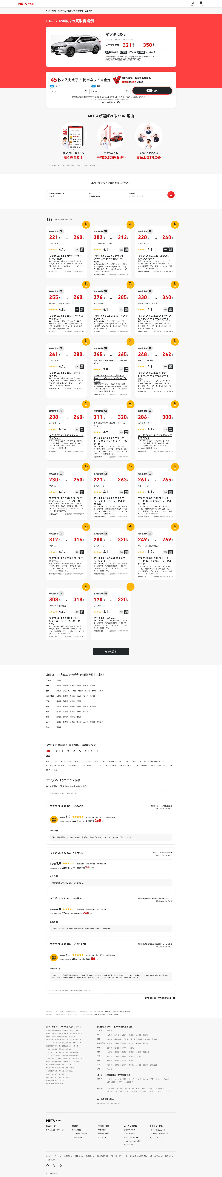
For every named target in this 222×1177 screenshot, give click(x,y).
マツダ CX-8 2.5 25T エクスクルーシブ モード (154, 257)
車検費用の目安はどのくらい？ (56, 1080)
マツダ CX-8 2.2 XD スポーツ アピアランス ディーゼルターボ (154, 317)
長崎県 (72, 722)
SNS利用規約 (101, 1156)
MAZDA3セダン (156, 761)
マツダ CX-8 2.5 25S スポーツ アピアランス (111, 317)
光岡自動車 (111, 1082)
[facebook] (47, 1165)
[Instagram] (60, 1165)
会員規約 (157, 1156)
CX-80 (134, 761)
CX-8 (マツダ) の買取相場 (96, 1011)
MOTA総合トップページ (55, 1130)
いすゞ (120, 1082)
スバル (145, 1079)
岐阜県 (72, 701)
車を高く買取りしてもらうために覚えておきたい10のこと (64, 1033)
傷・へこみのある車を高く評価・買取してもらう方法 (63, 1061)
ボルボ (134, 1091)
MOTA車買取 (59, 1011)
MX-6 (171, 765)
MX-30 (129, 765)
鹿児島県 (100, 722)
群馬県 (87, 691)
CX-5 (103, 761)
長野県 (65, 696)
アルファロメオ (153, 1091)
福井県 (92, 696)
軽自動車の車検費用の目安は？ (56, 1083)
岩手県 (65, 685)
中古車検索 (102, 1130)
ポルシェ (159, 1088)
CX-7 (119, 761)
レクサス (117, 1079)
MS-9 (122, 765)
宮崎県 (92, 722)
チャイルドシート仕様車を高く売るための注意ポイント (63, 1052)
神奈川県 (66, 691)
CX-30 (96, 761)
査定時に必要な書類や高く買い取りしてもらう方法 (62, 1030)
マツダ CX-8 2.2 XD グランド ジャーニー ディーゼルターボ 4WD (109, 258)
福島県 (92, 685)
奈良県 (85, 706)
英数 (48, 751)
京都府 (72, 706)
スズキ (158, 1079)
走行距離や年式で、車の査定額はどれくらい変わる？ (63, 1046)
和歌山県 (93, 706)
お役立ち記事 (129, 1144)
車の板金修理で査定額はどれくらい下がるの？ (60, 1065)
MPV (99, 765)
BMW (143, 1088)
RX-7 (48, 770)
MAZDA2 (143, 761)
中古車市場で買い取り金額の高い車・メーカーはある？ (63, 1040)
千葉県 (73, 691)
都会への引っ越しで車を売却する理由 (58, 1077)
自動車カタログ (60, 1014)
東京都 (58, 691)
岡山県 (58, 711)
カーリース (102, 1137)
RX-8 (55, 770)
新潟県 (72, 696)
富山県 (79, 696)
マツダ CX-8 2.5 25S (104, 617)
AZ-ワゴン (79, 761)
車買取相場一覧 (69, 1011)
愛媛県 (58, 717)
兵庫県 (65, 706)
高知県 (72, 717)
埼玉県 (80, 691)
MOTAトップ (50, 1011)
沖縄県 (58, 727)
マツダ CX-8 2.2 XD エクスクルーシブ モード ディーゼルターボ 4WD (110, 501)
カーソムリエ (155, 1137)
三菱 (152, 1079)
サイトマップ (50, 1160)
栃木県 (94, 691)
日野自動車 (129, 1082)
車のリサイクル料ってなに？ (55, 1074)
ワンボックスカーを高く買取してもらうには (60, 1068)
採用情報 (67, 1156)
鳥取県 (72, 711)
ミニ (128, 1091)
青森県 (58, 685)
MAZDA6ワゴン (88, 765)
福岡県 (58, 722)
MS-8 (114, 765)
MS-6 (107, 765)
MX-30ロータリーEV (158, 765)
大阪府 (58, 706)
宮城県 (79, 685)
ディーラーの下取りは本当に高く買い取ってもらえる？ (63, 1043)
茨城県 (100, 691)
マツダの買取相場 (82, 1011)
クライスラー (112, 1091)
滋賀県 (79, 706)
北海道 (58, 680)
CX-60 (111, 761)
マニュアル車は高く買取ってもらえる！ (58, 1049)
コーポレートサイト (52, 1156)
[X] (54, 1165)
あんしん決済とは (108, 102)
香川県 (65, 717)
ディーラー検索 (103, 1133)
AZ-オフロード (66, 761)
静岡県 (65, 701)
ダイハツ (166, 1079)
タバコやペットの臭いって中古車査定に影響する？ (62, 1055)
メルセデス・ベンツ (114, 1088)
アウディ (150, 1088)
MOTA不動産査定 (156, 1130)
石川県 (85, 696)
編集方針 (168, 1156)
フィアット (166, 1091)
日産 (124, 1079)
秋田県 (72, 685)
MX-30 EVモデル (142, 765)
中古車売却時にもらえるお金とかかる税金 (59, 1071)
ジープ (121, 1091)
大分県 (85, 722)
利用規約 (89, 1156)
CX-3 (88, 761)
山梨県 (58, 696)
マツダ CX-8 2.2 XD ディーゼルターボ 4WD (65, 257)
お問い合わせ (79, 1156)
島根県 (79, 711)
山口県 (85, 711)
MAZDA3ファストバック (55, 765)
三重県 (79, 701)
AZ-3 (55, 761)
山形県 (85, 685)
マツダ (69, 1014)
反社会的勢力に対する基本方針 (139, 1156)
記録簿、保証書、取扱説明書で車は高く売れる (60, 1036)
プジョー (142, 1091)
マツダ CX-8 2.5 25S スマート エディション (66, 317)
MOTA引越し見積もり (158, 1133)
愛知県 (58, 701)
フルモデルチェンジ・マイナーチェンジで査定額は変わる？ (65, 1058)
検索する (171, 194)
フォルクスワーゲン (131, 1088)
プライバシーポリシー (117, 1156)
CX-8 (126, 761)
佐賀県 (65, 722)
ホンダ (131, 1079)
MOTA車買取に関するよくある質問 (108, 1104)
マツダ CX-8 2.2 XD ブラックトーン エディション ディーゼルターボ (110, 378)
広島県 (65, 711)
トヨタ (109, 1079)
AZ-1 (48, 761)
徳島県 (79, 717)
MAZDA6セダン (73, 765)
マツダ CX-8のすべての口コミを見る (158, 998)
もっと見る (111, 651)
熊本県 (79, 722)
